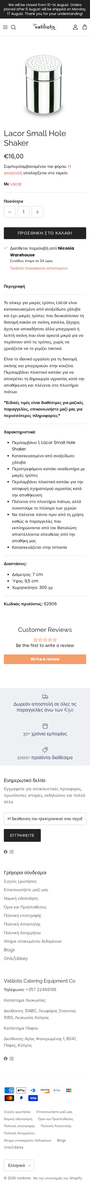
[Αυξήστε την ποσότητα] (37, 212)
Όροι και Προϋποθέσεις (25, 907)
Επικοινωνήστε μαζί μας (26, 890)
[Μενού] (5, 27)
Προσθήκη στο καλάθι (45, 233)
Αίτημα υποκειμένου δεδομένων (33, 941)
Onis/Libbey (16, 958)
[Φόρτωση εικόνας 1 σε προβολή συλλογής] (45, 81)
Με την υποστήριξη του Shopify (57, 1178)
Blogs (9, 950)
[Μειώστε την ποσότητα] (9, 212)
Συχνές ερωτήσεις (20, 881)
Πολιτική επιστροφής (23, 915)
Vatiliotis (24, 1178)
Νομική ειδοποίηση (21, 898)
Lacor (16, 184)
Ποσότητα (13, 201)
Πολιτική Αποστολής (22, 924)
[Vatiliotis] (45, 27)
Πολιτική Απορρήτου (22, 933)
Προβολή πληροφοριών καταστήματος (39, 268)
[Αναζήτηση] (16, 27)
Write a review (45, 659)
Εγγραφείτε (22, 835)
